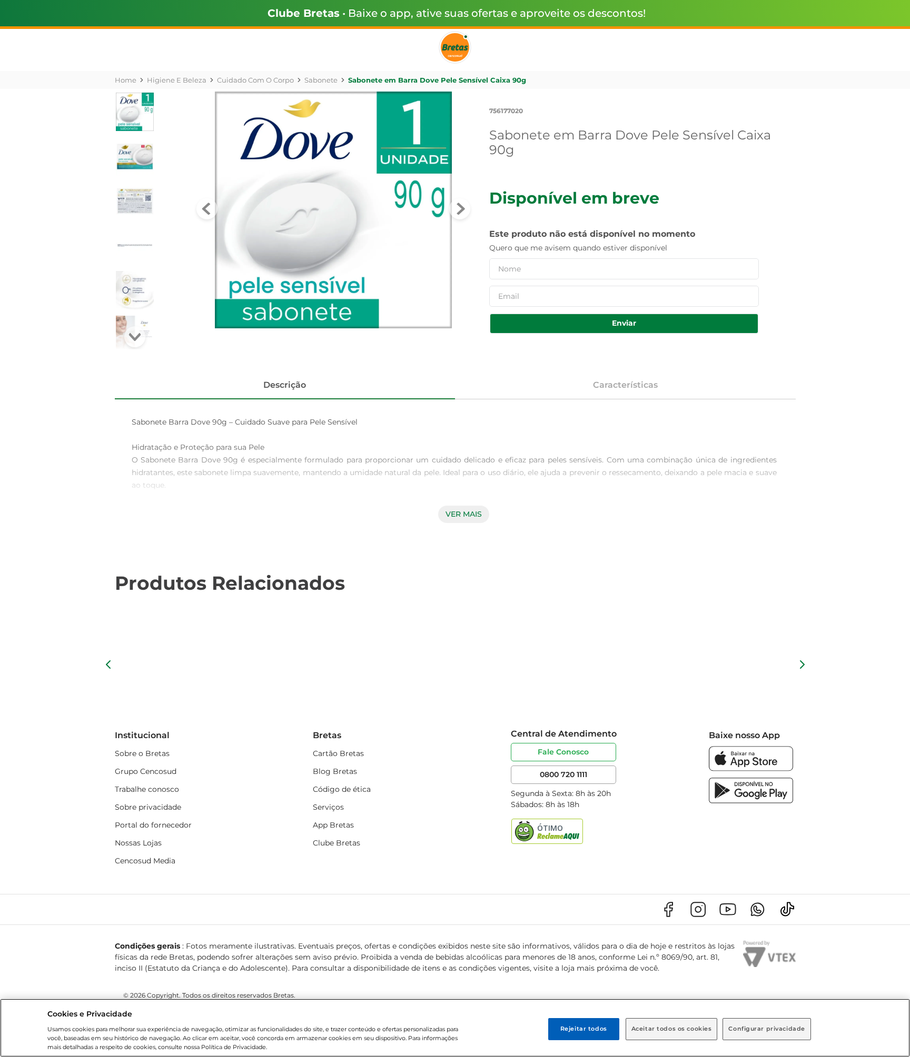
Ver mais (464, 514)
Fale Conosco (563, 752)
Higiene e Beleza (176, 80)
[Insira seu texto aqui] (751, 768)
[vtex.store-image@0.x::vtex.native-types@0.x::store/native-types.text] (668, 909)
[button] (108, 664)
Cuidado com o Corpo (255, 80)
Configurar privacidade (766, 1028)
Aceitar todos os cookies (671, 1028)
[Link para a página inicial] (125, 80)
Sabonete (321, 80)
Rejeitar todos (583, 1028)
